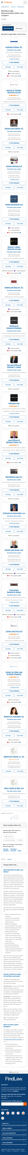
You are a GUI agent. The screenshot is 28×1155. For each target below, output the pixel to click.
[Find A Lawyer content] (25, 1128)
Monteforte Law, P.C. (14, 477)
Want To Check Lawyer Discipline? (11, 1025)
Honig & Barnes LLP (14, 166)
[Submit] (25, 1104)
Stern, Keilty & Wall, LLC (14, 788)
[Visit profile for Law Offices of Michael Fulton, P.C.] (14, 434)
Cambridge (6, 850)
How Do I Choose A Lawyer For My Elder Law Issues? (12, 975)
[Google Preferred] (2, 1118)
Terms (3, 1151)
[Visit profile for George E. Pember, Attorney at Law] (14, 84)
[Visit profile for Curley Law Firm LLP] (14, 625)
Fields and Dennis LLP (14, 204)
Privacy (9, 1151)
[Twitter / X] (12, 1113)
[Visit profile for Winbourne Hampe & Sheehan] (14, 320)
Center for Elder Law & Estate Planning (14, 673)
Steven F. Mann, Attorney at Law (14, 248)
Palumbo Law (14, 403)
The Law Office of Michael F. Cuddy (14, 366)
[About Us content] (25, 1123)
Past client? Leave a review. (14, 50)
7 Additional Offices (14, 59)
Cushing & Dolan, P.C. (14, 47)
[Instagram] (18, 1113)
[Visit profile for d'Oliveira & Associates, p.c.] (14, 507)
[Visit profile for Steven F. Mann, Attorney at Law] (14, 241)
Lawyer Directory (5, 6)
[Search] (25, 2)
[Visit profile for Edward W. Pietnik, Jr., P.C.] (14, 751)
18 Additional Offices (14, 523)
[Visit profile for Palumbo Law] (14, 397)
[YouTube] (7, 1113)
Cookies (23, 1151)
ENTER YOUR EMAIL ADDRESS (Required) (11, 1101)
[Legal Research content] (25, 1138)
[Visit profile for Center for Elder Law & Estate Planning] (14, 666)
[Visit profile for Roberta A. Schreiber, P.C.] (14, 711)
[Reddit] (23, 1113)
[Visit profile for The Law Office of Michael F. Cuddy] (14, 359)
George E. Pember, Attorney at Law (14, 91)
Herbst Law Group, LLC (14, 550)
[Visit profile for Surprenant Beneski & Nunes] (14, 584)
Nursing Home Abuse (9, 840)
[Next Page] (16, 817)
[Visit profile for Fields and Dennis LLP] (14, 199)
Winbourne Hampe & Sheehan (14, 327)
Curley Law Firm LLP (14, 631)
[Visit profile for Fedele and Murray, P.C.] (14, 282)
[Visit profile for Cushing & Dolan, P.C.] (14, 41)
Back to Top (15, 1072)
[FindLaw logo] (9, 2)
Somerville (13, 850)
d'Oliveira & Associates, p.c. (14, 513)
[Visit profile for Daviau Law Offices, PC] (14, 123)
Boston (19, 850)
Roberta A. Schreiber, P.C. (14, 716)
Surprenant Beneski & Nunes (14, 591)
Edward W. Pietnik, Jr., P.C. (14, 756)
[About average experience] (20, 76)
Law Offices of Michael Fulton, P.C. (14, 441)
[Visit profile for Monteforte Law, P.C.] (14, 471)
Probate (20, 840)
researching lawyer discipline (13, 1039)
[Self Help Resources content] (25, 1133)
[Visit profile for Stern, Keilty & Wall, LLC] (14, 782)
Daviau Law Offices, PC (14, 128)
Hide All (9, 859)
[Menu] (2, 2)
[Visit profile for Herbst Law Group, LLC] (14, 544)
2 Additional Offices (14, 413)
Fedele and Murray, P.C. (14, 287)
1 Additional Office (14, 179)
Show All (3, 859)
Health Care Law (8, 836)
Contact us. (16, 1091)
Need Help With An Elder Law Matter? (13, 871)
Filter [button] (4, 19)
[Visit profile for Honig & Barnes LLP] (14, 160)
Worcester (5, 849)
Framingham (13, 849)
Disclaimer (15, 1151)
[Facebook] (2, 1113)
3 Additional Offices (14, 602)
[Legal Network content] (25, 1142)
